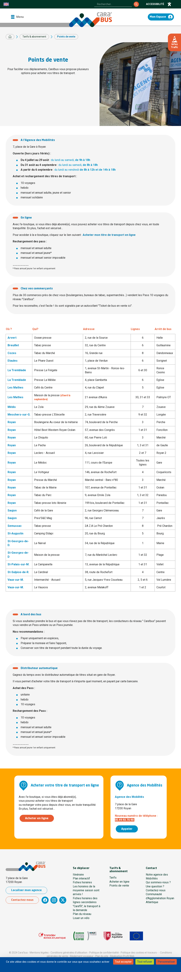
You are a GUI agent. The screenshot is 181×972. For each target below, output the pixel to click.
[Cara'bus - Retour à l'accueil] (90, 19)
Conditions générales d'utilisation (69, 952)
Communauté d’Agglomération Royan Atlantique (160, 898)
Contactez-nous (22, 900)
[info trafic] (174, 42)
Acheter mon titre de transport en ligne (109, 235)
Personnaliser (166, 961)
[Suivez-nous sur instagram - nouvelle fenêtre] (53, 900)
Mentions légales (39, 952)
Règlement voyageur (81, 956)
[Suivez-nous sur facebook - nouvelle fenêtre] (45, 900)
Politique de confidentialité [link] (91, 967)
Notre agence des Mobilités (157, 876)
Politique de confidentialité (104, 952)
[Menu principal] (17, 17)
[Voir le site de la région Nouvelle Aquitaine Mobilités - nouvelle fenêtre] (113, 936)
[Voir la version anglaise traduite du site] (6, 4)
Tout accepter (123, 961)
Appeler (126, 829)
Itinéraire (78, 874)
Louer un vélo (81, 918)
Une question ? (155, 886)
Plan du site (101, 956)
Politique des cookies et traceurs (139, 952)
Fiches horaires (82, 882)
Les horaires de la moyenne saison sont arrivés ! (86, 890)
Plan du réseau (82, 914)
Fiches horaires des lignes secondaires (85, 900)
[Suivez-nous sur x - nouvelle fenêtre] (62, 900)
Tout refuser (144, 961)
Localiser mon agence (26, 890)
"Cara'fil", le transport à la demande (86, 908)
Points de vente (119, 885)
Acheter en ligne (36, 818)
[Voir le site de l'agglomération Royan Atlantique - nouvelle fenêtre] (85, 936)
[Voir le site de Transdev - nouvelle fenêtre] (52, 935)
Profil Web (128, 956)
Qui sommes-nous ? (158, 882)
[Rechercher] (136, 4)
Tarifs (112, 877)
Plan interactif (81, 878)
